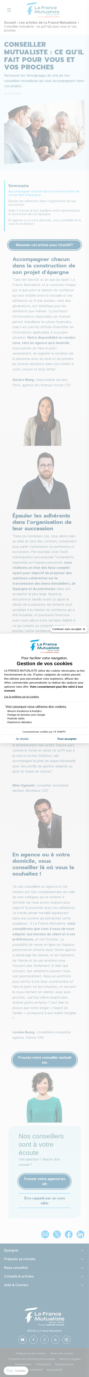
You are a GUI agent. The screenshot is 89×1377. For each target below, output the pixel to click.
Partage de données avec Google (26, 714)
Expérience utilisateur (19, 722)
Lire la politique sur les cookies (21, 696)
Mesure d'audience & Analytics (24, 711)
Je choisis (22, 738)
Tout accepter (67, 738)
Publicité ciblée (16, 718)
